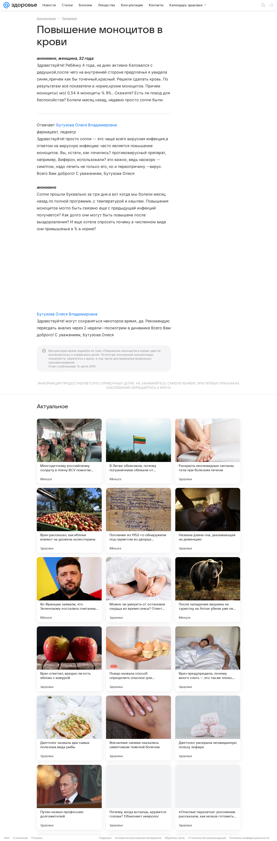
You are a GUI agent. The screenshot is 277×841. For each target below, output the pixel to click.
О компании (20, 837)
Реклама (36, 837)
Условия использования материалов (138, 837)
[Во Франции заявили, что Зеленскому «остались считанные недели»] (69, 589)
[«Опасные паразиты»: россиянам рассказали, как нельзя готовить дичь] (207, 797)
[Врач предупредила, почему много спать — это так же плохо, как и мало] (207, 658)
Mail (7, 837)
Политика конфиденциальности (249, 837)
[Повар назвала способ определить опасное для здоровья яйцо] (138, 658)
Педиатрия (69, 18)
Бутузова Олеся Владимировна (86, 125)
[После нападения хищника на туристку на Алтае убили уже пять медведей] (207, 589)
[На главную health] (23, 5)
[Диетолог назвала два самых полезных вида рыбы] (69, 728)
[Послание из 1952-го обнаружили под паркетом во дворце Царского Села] (138, 520)
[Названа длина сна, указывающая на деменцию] (207, 520)
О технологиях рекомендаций (207, 837)
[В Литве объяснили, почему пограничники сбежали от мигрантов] (138, 451)
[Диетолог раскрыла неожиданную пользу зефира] (207, 728)
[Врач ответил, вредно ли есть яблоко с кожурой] (69, 658)
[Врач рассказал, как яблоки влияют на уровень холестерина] (69, 520)
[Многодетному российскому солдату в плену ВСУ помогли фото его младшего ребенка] (69, 451)
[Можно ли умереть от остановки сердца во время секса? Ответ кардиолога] (138, 589)
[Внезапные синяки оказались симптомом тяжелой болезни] (138, 728)
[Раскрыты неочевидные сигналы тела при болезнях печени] (207, 451)
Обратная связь (175, 837)
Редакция (105, 837)
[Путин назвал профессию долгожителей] (69, 797)
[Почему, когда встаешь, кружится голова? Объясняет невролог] (138, 797)
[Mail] (6, 5)
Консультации (46, 18)
